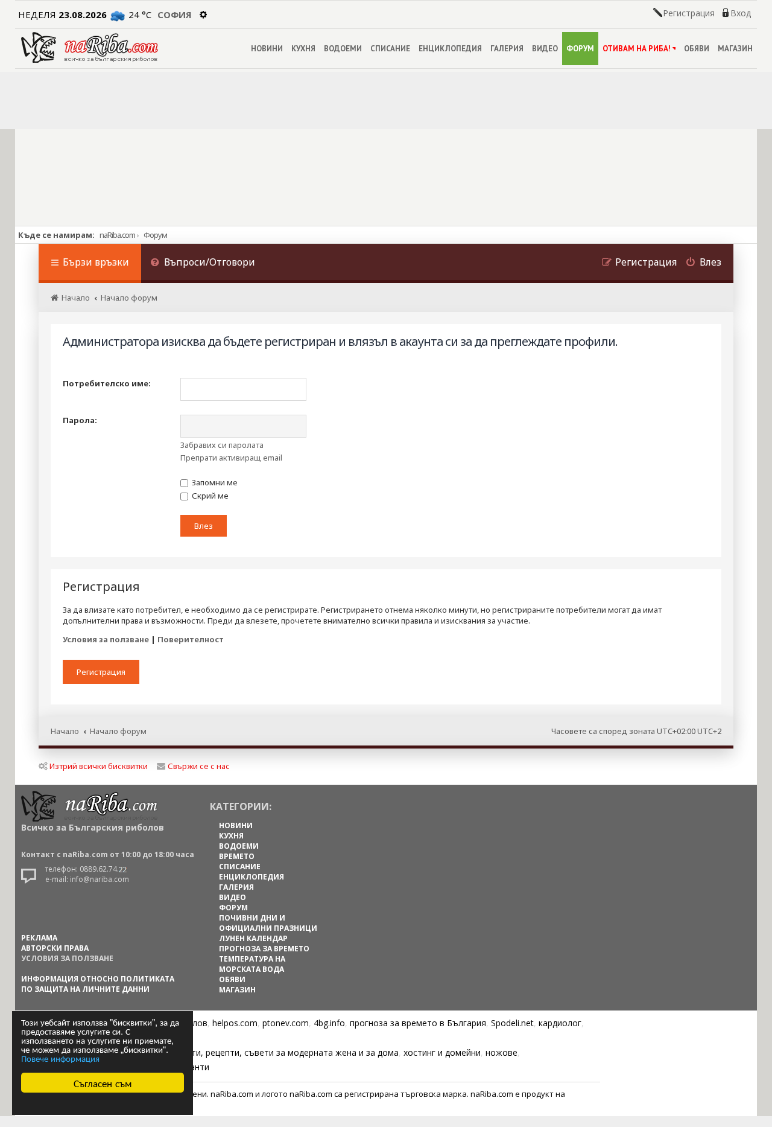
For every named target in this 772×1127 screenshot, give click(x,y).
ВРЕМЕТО (237, 856)
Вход (740, 13)
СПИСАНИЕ (390, 48)
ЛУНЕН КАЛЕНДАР (253, 938)
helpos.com (235, 1023)
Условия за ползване (106, 639)
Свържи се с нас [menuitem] (199, 766)
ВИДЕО (545, 48)
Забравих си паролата (222, 444)
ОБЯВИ (696, 48)
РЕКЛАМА (39, 938)
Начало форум (118, 731)
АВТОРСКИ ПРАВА (55, 948)
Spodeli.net (512, 1023)
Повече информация (60, 1057)
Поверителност (190, 639)
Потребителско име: (107, 383)
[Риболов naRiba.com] (89, 47)
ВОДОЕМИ (343, 48)
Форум (155, 234)
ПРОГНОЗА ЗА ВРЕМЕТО (264, 948)
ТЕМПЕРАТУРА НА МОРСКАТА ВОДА (252, 964)
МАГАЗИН (735, 48)
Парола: (80, 420)
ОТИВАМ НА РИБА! (637, 48)
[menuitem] (202, 263)
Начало (65, 731)
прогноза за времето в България (418, 1023)
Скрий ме (209, 495)
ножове (501, 1052)
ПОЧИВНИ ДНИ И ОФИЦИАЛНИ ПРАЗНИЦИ (268, 923)
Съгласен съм (103, 1082)
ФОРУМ (580, 48)
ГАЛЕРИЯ (507, 48)
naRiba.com (117, 234)
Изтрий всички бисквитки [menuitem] (98, 766)
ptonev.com (285, 1023)
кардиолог (560, 1023)
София (174, 14)
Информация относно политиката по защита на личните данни (97, 984)
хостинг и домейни (442, 1052)
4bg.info (329, 1023)
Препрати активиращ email (231, 457)
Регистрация (689, 13)
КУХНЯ (303, 48)
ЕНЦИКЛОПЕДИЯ (450, 48)
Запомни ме (214, 482)
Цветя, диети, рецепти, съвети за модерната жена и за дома (272, 1052)
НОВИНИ (267, 48)
